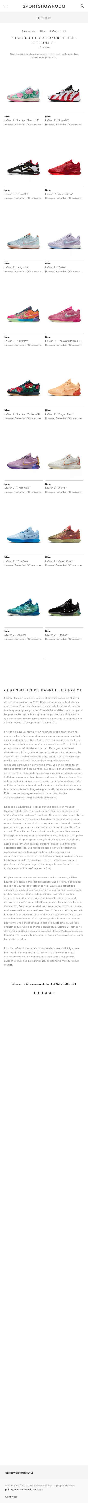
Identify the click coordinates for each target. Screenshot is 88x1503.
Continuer (11, 1496)
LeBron (54, 31)
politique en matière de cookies (23, 1489)
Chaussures (28, 31)
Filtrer (44, 18)
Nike (42, 31)
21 (64, 31)
